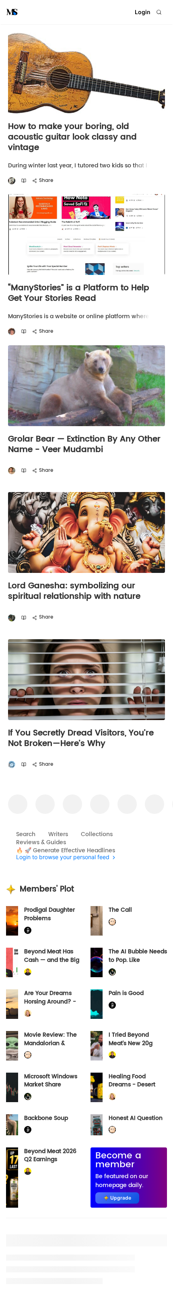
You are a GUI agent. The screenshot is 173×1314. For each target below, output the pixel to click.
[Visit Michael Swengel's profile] (112, 971)
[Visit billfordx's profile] (112, 922)
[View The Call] (97, 921)
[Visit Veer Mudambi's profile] (11, 470)
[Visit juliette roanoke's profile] (27, 930)
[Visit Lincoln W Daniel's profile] (27, 971)
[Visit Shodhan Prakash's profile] (11, 180)
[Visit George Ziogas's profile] (11, 764)
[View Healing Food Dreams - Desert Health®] (97, 1087)
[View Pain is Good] (97, 1004)
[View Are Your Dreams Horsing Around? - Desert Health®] (12, 1004)
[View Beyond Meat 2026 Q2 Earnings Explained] (12, 1177)
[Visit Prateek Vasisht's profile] (11, 617)
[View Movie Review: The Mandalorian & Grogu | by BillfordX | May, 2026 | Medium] (12, 1045)
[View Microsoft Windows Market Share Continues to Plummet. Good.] (12, 1087)
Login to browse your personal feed (62, 857)
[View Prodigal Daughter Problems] (12, 921)
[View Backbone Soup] (12, 1124)
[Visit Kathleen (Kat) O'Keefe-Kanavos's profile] (27, 1013)
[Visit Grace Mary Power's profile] (11, 331)
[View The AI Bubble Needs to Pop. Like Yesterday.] (97, 962)
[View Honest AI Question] (97, 1124)
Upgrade (120, 1198)
